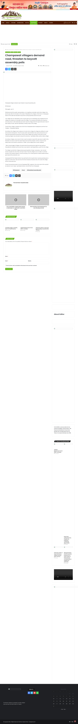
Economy (40, 22)
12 (60, 698)
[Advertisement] (39, 33)
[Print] (15, 69)
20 (63, 701)
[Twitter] (9, 69)
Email (6, 260)
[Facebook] (6, 69)
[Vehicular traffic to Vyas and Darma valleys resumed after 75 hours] (42, 223)
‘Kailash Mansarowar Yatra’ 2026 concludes (26, 228)
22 (69, 701)
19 (60, 701)
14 (66, 698)
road (23, 170)
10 (53, 698)
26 (60, 703)
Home (3, 22)
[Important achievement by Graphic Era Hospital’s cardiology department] (68, 489)
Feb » (65, 709)
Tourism (51, 22)
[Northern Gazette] (11, 15)
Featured (13, 22)
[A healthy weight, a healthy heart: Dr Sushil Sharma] (12, 223)
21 (66, 701)
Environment (34, 22)
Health (45, 22)
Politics (27, 22)
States (7, 22)
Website (29, 260)
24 (53, 703)
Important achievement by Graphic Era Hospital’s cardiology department (67, 540)
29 (69, 703)
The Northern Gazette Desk (20, 182)
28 (66, 703)
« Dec (62, 709)
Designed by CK (32, 721)
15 (69, 698)
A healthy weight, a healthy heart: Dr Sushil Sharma (11, 228)
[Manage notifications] (75, 721)
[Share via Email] (12, 69)
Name (6, 256)
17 (53, 701)
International (20, 22)
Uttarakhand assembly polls (34, 170)
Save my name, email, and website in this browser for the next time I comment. (21, 265)
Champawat (16, 170)
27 (63, 703)
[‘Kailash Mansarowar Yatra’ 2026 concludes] (27, 223)
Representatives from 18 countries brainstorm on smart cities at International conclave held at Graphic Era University (68, 557)
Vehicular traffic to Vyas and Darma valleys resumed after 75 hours (42, 229)
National (15, 52)
